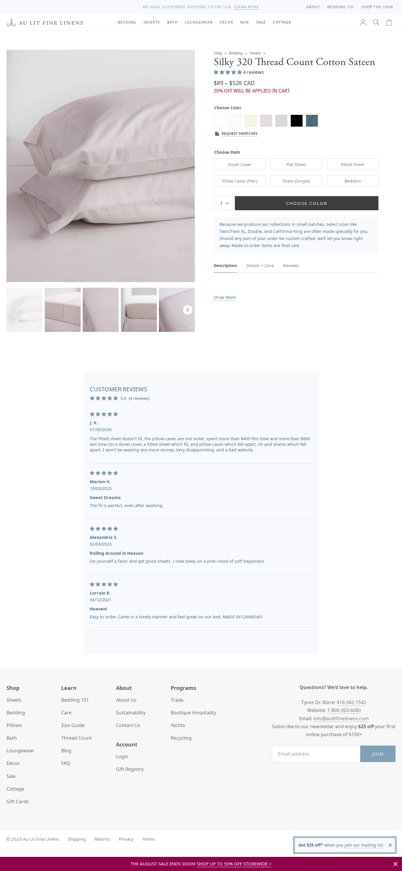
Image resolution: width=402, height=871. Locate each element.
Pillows (14, 725)
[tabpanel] (296, 290)
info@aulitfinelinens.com (341, 718)
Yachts (178, 725)
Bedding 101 (75, 700)
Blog (66, 750)
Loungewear (20, 750)
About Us (126, 700)
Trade (177, 700)
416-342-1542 (351, 702)
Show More (225, 297)
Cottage (15, 789)
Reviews (291, 265)
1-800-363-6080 (344, 710)
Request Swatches (240, 133)
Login (122, 756)
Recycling (181, 738)
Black (296, 120)
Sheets (255, 53)
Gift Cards (17, 801)
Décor (13, 763)
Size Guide (72, 725)
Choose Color (307, 203)
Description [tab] (225, 265)
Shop (218, 53)
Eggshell (250, 120)
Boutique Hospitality (193, 712)
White (220, 120)
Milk (235, 120)
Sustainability (131, 712)
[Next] (187, 309)
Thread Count (76, 738)
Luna (281, 120)
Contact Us (128, 725)
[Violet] (266, 120)
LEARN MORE (246, 6)
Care (66, 712)
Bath (11, 738)
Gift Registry (130, 769)
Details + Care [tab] (260, 265)
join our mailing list (363, 845)
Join (378, 754)
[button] (376, 22)
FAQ (65, 763)
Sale (11, 776)
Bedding (235, 53)
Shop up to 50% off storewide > (234, 864)
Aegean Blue (311, 120)
